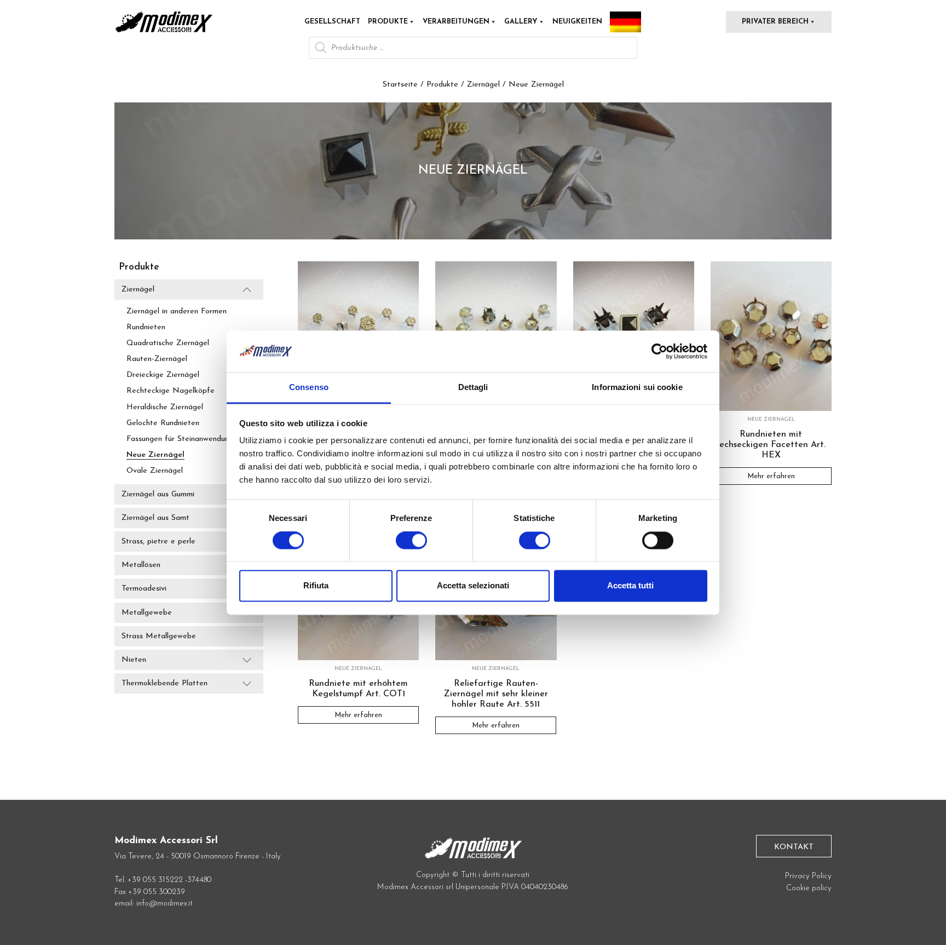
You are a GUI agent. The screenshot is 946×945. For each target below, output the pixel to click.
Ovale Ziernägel (154, 471)
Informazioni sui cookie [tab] (637, 387)
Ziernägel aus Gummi (158, 494)
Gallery (521, 21)
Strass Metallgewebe (159, 636)
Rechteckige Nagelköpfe (170, 391)
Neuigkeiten (577, 21)
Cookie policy (809, 888)
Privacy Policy (808, 876)
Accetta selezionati (473, 586)
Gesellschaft (332, 21)
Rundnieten (145, 327)
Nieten (134, 660)
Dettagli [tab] (473, 387)
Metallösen (141, 565)
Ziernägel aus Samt (155, 518)
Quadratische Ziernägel (167, 343)
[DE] (625, 22)
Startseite (400, 85)
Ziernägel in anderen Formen (176, 311)
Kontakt (794, 847)
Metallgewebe (147, 613)
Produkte (388, 21)
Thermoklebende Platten (164, 683)
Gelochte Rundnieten (162, 423)
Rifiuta (315, 586)
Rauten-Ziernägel (156, 359)
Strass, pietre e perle (158, 541)
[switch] (411, 544)
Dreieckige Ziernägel (162, 375)
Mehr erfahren (771, 475)
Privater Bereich (775, 21)
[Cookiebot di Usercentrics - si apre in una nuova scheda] (659, 351)
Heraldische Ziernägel (164, 407)
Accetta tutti (630, 586)
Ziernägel (483, 85)
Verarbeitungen (456, 21)
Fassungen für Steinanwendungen (183, 439)
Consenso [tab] (308, 387)
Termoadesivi (144, 589)
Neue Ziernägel (155, 455)
